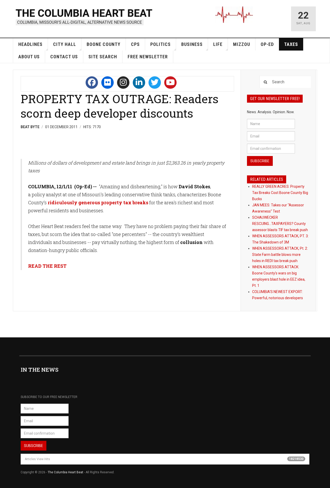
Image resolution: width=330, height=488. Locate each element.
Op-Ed (267, 44)
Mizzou (241, 44)
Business (192, 44)
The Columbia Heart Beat (65, 472)
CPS (135, 44)
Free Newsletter (148, 56)
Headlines (30, 44)
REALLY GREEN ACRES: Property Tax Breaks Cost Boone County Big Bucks (280, 192)
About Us (29, 56)
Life (217, 44)
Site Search (102, 56)
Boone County (103, 44)
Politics (160, 44)
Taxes (291, 44)
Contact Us (64, 56)
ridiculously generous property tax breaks (98, 202)
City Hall (64, 44)
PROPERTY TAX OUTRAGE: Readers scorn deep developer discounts (119, 106)
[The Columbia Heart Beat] (84, 16)
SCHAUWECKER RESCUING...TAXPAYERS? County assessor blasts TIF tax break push (280, 223)
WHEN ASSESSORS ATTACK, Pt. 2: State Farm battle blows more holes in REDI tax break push (280, 254)
